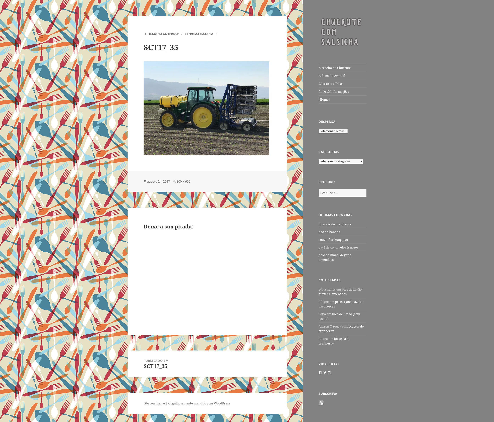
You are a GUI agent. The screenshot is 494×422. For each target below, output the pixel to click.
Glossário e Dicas (331, 84)
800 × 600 (183, 181)
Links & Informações (334, 91)
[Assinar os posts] (321, 403)
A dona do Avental (332, 76)
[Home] (324, 99)
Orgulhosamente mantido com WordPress (199, 403)
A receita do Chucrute (335, 68)
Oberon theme (154, 403)
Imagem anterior (164, 34)
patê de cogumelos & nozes (338, 247)
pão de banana (329, 232)
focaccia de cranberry (335, 224)
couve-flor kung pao (333, 240)
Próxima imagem (198, 34)
